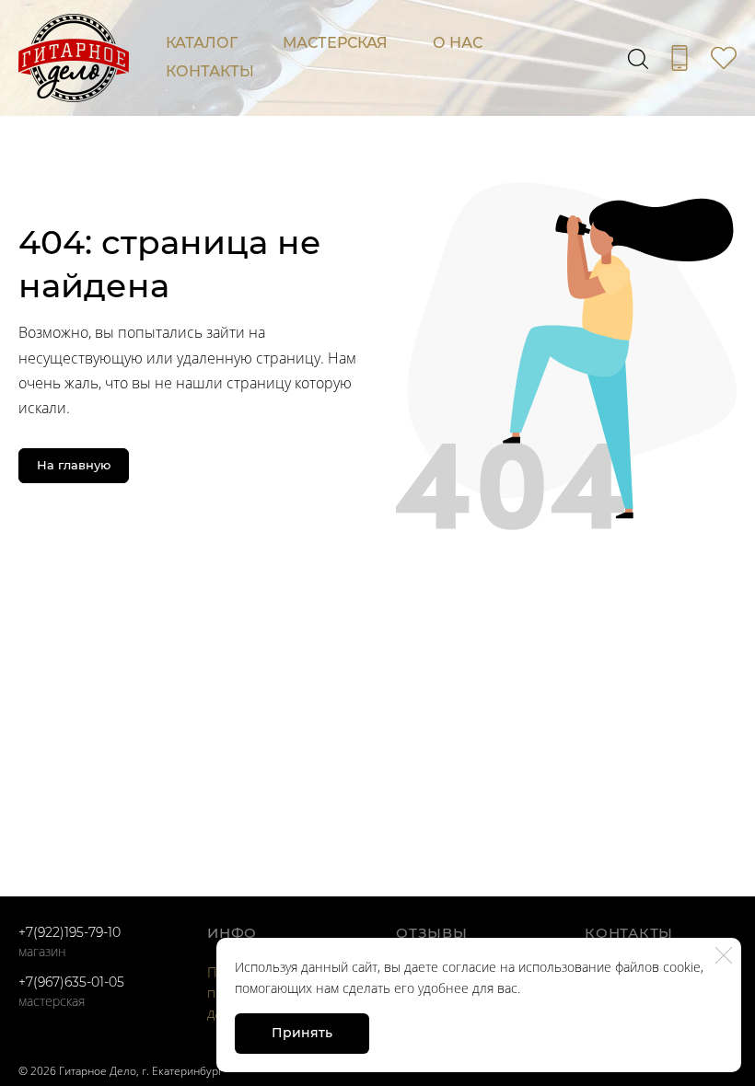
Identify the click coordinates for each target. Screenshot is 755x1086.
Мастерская (335, 43)
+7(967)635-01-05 (71, 982)
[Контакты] (679, 58)
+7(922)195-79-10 (69, 932)
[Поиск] (638, 58)
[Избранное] (724, 58)
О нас (457, 43)
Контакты (210, 71)
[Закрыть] (723, 955)
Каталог (202, 43)
